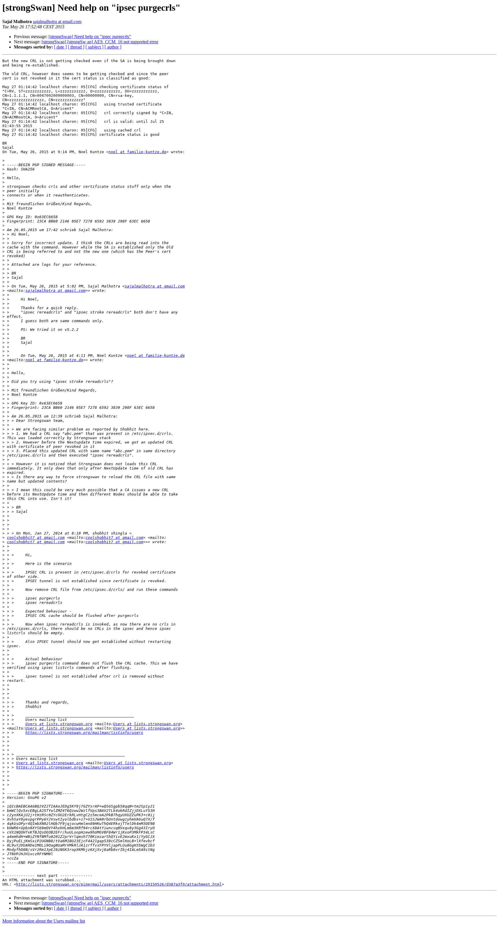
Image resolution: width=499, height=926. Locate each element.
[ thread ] (76, 46)
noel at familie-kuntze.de (137, 152)
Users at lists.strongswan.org (58, 724)
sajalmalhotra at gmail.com (57, 21)
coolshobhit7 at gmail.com (36, 537)
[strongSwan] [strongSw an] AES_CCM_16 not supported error (100, 41)
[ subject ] (94, 46)
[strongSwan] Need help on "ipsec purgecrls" (90, 36)
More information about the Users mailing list (43, 920)
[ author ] (113, 46)
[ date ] (60, 46)
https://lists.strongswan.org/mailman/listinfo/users (84, 732)
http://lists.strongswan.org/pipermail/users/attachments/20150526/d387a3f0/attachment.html (119, 884)
